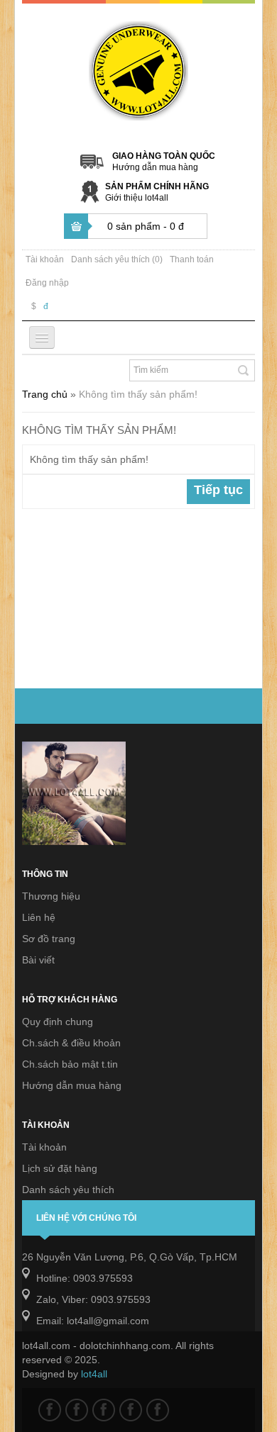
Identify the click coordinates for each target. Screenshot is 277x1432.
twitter (76, 1410)
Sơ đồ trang (48, 938)
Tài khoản (45, 259)
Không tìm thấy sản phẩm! (138, 394)
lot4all (94, 1374)
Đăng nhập (47, 283)
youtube (130, 1410)
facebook (49, 1410)
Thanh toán (192, 259)
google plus (103, 1410)
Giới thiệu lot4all (136, 198)
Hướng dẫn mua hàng (155, 167)
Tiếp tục (218, 490)
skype (157, 1410)
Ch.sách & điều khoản (71, 1042)
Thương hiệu (51, 896)
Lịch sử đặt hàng (59, 1168)
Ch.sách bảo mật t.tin (70, 1064)
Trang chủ (44, 394)
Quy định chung (57, 1021)
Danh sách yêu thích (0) (117, 259)
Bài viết (38, 960)
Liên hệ (38, 917)
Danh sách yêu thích (68, 1189)
